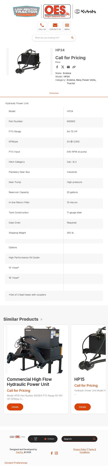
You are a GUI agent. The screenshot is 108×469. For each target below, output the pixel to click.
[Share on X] (62, 67)
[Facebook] (51, 453)
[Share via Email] (68, 67)
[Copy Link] (74, 67)
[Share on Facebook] (57, 67)
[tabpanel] (29, 62)
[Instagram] (56, 453)
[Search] (94, 438)
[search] (73, 37)
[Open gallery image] (29, 62)
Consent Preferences (15, 462)
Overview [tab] (54, 93)
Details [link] (15, 407)
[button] (42, 27)
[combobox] (54, 37)
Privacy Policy (79, 449)
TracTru (19, 452)
